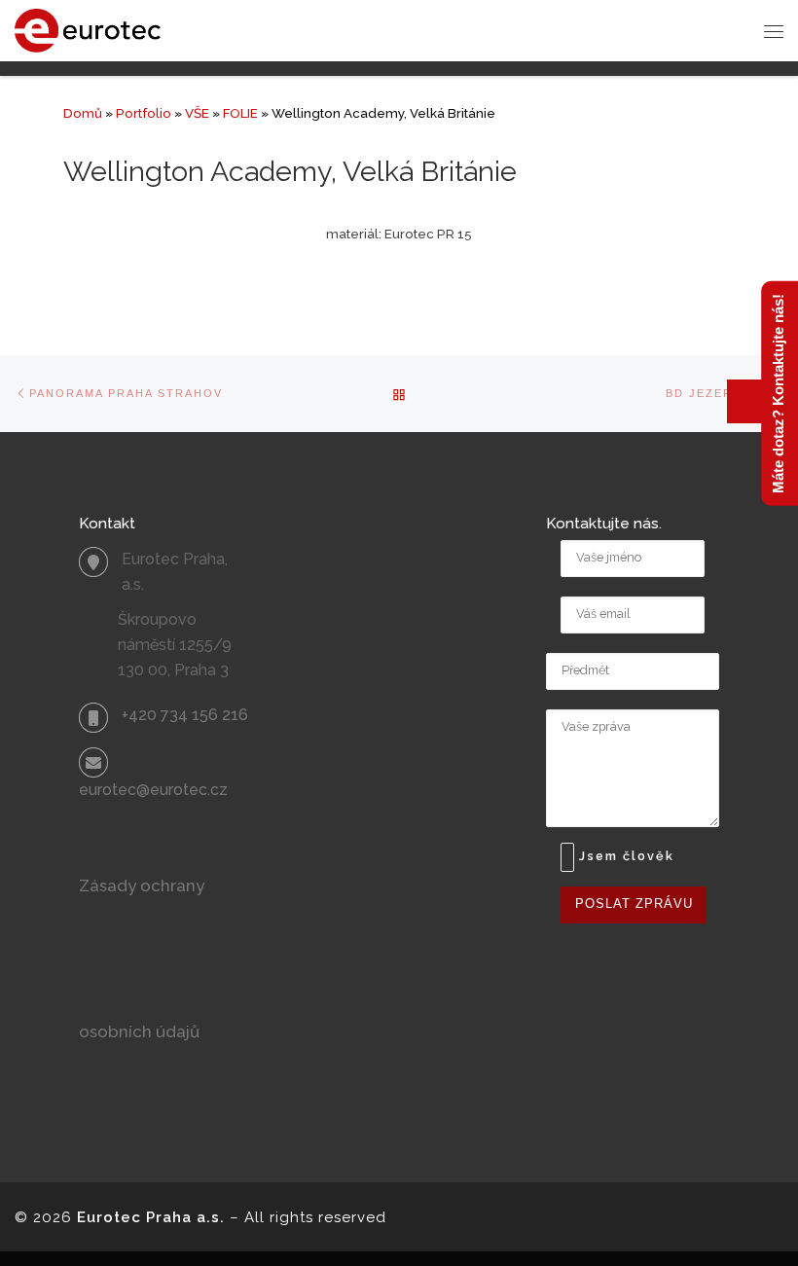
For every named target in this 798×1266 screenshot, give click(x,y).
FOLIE (240, 113)
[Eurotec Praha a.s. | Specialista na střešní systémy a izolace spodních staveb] (88, 29)
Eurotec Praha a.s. (151, 1217)
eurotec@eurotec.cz (153, 789)
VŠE (197, 113)
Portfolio (143, 113)
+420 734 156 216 (185, 714)
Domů (82, 113)
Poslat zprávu (634, 904)
